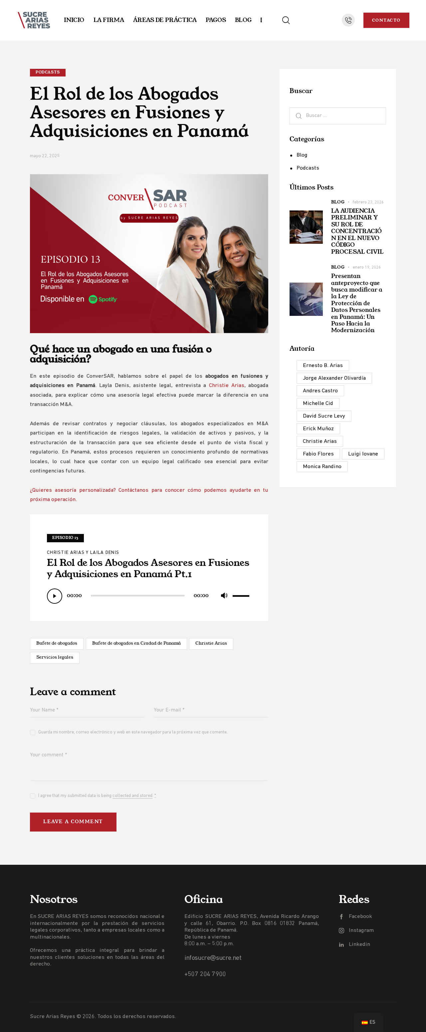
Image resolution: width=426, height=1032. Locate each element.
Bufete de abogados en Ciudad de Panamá (136, 643)
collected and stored (132, 796)
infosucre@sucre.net (212, 958)
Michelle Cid (318, 403)
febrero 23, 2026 (368, 202)
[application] (149, 595)
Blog (302, 155)
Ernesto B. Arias (323, 365)
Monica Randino (322, 466)
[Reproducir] (54, 596)
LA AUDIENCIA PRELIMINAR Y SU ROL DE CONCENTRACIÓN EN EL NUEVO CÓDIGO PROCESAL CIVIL (357, 231)
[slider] (242, 594)
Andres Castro (320, 391)
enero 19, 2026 (367, 267)
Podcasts (48, 72)
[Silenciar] (224, 596)
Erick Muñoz (318, 429)
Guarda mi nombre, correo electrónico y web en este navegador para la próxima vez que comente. (133, 732)
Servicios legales (54, 657)
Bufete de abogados (56, 643)
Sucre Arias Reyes (52, 1016)
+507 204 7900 (205, 974)
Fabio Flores (318, 454)
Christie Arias (226, 385)
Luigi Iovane (363, 454)
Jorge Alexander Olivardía (334, 378)
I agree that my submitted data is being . (97, 795)
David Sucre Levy (324, 416)
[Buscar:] (338, 115)
